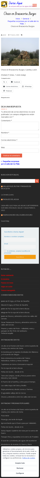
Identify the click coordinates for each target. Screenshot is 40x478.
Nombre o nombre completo (14, 236)
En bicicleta (5, 279)
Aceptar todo (20, 463)
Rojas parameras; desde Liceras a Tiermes (17, 389)
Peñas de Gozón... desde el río (12, 427)
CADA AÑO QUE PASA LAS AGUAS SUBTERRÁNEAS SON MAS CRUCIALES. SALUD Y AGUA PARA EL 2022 (19, 207)
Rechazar (20, 468)
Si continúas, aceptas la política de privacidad (17, 252)
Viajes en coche (6, 286)
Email (6, 244)
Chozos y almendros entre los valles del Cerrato (18, 397)
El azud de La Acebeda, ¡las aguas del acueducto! (19, 441)
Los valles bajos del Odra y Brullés (13, 385)
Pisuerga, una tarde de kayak (11, 419)
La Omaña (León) (7, 195)
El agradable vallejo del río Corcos (13, 393)
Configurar (20, 473)
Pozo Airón (5, 415)
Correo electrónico (9, 140)
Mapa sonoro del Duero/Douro (17, 215)
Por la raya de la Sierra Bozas (18, 309)
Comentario (6, 120)
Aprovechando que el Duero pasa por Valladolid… (19, 423)
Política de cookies (28, 458)
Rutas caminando (7, 275)
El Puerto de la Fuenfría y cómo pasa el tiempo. (18, 382)
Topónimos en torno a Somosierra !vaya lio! (17, 364)
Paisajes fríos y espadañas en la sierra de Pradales (20, 437)
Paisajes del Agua (11, 199)
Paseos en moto (7, 283)
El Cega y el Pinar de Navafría (18, 301)
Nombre (5, 132)
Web (3, 147)
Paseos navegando (8, 290)
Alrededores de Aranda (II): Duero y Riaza (16, 444)
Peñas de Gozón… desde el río (12, 372)
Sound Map (5, 221)
